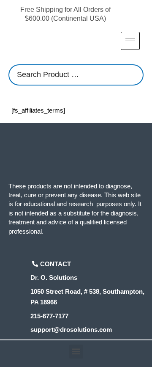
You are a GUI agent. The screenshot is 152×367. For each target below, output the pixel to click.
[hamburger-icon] (130, 41)
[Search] (134, 75)
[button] (76, 352)
